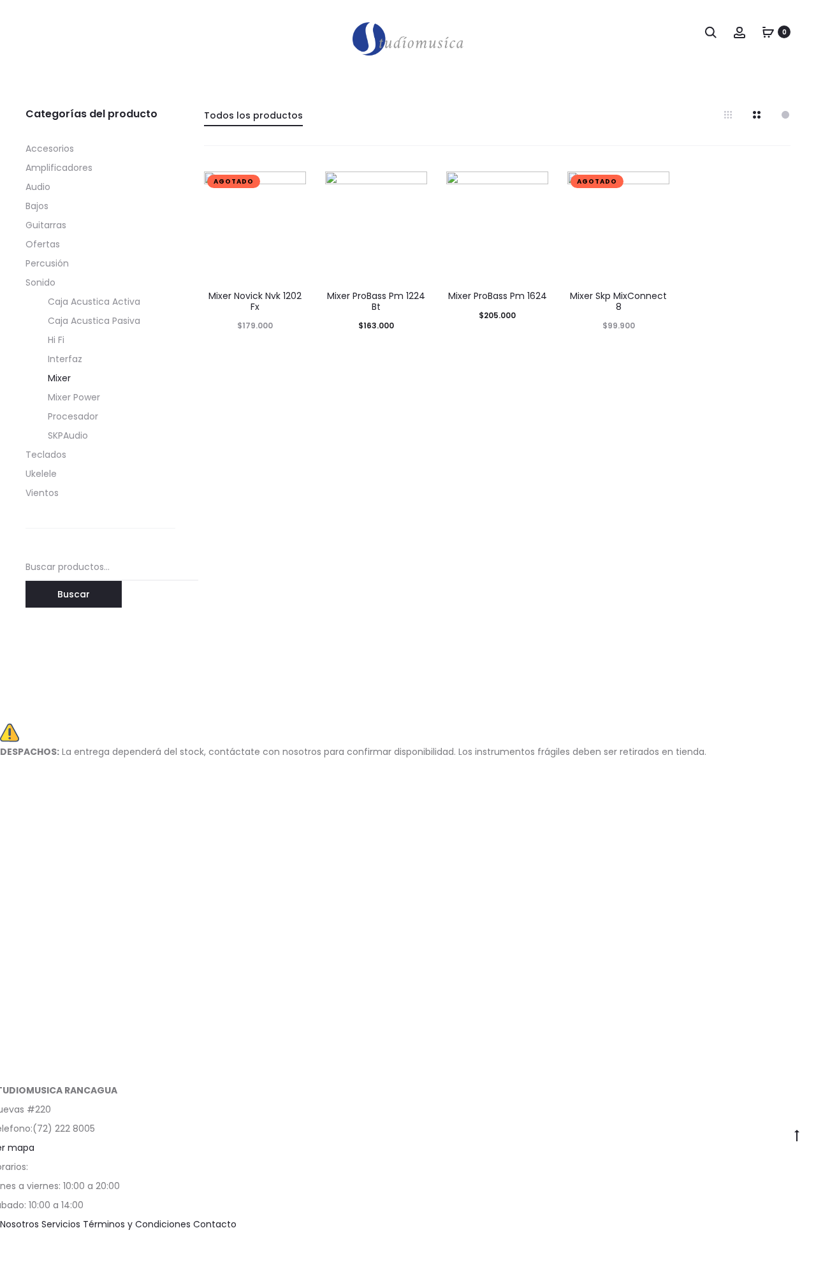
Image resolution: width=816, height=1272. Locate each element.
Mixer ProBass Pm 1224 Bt (376, 301)
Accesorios (50, 148)
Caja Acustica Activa (94, 301)
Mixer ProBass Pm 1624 (497, 295)
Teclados (46, 454)
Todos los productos (253, 115)
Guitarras (46, 225)
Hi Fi (56, 339)
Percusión (47, 263)
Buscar (73, 594)
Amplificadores (59, 167)
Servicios (62, 1224)
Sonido (40, 282)
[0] (768, 32)
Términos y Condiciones (138, 1224)
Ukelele (41, 473)
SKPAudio (68, 435)
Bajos (37, 206)
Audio (38, 186)
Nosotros (20, 1224)
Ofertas (43, 244)
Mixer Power (74, 397)
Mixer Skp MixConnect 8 (618, 301)
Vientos (42, 492)
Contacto (215, 1224)
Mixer (59, 378)
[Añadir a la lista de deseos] (290, 187)
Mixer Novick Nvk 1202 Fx (255, 301)
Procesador (73, 416)
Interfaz (65, 359)
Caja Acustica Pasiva (94, 320)
